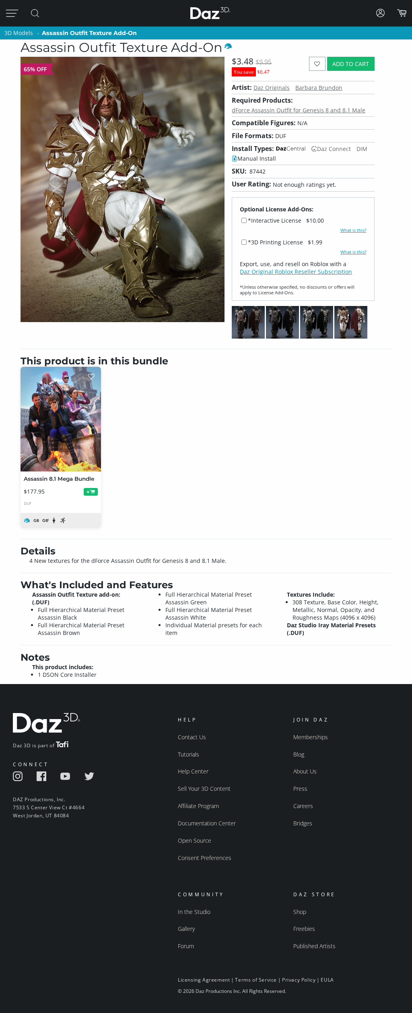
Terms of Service (256, 979)
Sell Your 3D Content (204, 788)
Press (300, 788)
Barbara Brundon (318, 87)
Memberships (310, 737)
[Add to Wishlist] (317, 64)
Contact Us (192, 737)
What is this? (353, 230)
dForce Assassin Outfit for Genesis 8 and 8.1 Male (298, 110)
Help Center (193, 771)
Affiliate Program (198, 806)
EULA (327, 979)
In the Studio (194, 912)
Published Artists (314, 946)
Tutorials (188, 754)
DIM (361, 149)
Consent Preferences (204, 858)
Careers (303, 806)
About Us (305, 771)
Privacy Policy (298, 979)
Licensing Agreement (204, 979)
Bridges (302, 823)
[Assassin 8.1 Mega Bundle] (61, 419)
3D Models (18, 33)
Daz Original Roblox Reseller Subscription (296, 271)
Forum (186, 946)
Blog (298, 754)
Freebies (304, 928)
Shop (299, 912)
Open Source (194, 840)
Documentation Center (207, 823)
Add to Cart (350, 64)
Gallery (186, 928)
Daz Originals (271, 87)
